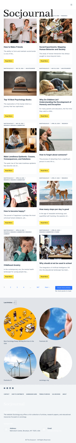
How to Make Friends (13, 47)
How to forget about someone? (53, 155)
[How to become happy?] (20, 195)
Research (64, 15)
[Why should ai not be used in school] (55, 247)
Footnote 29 (43, 341)
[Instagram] (13, 388)
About (65, 394)
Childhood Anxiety (12, 265)
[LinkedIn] (10, 388)
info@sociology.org (54, 431)
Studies (56, 232)
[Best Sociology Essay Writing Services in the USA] (20, 323)
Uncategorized (30, 68)
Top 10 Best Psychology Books (17, 100)
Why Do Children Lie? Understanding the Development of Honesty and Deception (55, 102)
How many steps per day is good (54, 209)
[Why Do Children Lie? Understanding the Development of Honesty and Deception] (55, 83)
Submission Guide (31, 394)
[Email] (4, 388)
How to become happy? (14, 211)
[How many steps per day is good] (55, 193)
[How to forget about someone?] (55, 138)
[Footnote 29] (55, 323)
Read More (9, 61)
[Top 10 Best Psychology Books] (20, 83)
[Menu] (71, 5)
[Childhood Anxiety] (20, 249)
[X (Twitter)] (7, 388)
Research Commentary (17, 125)
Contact (6, 394)
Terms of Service (44, 394)
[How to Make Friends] (20, 31)
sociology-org (44, 380)
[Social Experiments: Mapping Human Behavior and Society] (55, 31)
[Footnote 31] (20, 362)
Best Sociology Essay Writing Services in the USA (19, 342)
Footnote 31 (8, 380)
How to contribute (18, 394)
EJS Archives (56, 394)
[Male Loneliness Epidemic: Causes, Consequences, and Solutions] (20, 140)
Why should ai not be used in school (55, 263)
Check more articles (63, 288)
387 (38, 287)
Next (47, 287)
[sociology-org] (55, 362)
